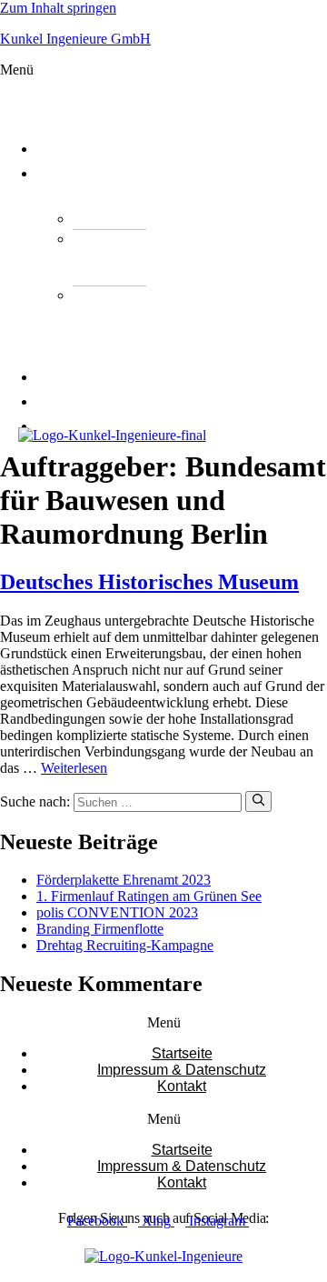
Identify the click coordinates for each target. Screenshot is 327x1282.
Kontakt (80, 426)
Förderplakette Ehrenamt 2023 (123, 879)
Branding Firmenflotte (100, 928)
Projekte (81, 377)
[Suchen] (258, 801)
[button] (65, 94)
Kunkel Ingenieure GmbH (75, 38)
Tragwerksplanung (169, 218)
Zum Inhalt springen (58, 7)
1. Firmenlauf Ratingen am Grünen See (149, 896)
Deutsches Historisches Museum (149, 582)
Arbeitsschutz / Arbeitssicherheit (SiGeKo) (135, 322)
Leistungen (91, 173)
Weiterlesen (74, 768)
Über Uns (81, 149)
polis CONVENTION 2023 (117, 912)
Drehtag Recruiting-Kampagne (124, 945)
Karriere (82, 402)
